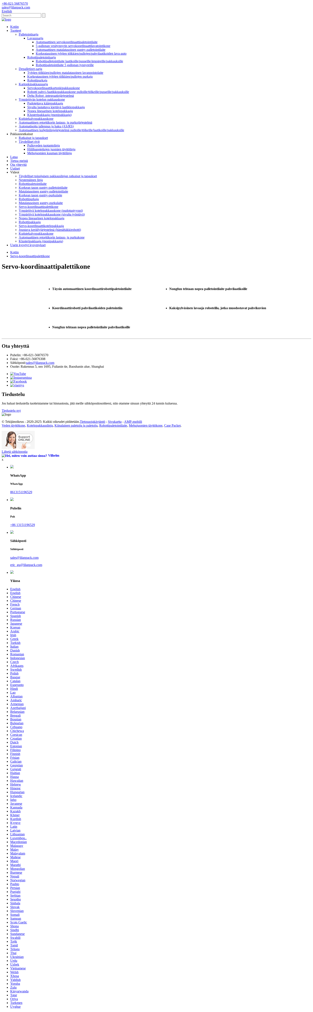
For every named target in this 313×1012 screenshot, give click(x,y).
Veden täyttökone (13, 425)
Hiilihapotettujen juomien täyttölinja (51, 149)
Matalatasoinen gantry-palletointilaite (43, 191)
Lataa (14, 157)
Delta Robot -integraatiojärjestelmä (50, 95)
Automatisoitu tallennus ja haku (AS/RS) (46, 126)
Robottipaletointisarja (41, 57)
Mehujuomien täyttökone (145, 425)
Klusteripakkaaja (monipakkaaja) (49, 115)
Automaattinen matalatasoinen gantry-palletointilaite (70, 49)
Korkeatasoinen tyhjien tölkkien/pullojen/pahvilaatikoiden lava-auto (81, 53)
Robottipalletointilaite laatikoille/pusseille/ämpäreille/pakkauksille (79, 61)
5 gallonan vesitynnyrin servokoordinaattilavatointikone (73, 46)
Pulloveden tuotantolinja (43, 145)
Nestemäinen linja (31, 180)
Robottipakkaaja (30, 222)
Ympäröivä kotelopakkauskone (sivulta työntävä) (52, 214)
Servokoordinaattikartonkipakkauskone (53, 88)
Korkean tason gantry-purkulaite (40, 195)
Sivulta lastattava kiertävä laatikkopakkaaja (56, 107)
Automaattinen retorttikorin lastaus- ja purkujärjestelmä (55, 122)
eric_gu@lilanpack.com (26, 565)
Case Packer (172, 425)
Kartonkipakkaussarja (33, 84)
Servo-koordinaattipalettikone (38, 207)
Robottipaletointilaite (33, 184)
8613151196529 (21, 492)
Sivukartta (115, 421)
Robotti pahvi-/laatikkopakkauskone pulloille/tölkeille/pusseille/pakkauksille (78, 92)
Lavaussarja (35, 38)
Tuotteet (15, 30)
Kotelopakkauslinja (40, 425)
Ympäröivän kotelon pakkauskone (42, 99)
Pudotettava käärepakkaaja (45, 103)
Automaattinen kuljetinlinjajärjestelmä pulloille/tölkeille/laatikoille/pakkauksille (71, 130)
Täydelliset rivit (29, 141)
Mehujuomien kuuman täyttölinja (49, 153)
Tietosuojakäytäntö (92, 421)
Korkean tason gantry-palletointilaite (43, 187)
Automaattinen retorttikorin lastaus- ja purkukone (52, 237)
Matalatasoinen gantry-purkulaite (41, 203)
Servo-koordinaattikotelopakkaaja (41, 226)
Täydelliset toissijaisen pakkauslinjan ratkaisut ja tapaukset (58, 176)
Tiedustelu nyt (11, 410)
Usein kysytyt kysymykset (28, 245)
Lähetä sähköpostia (14, 451)
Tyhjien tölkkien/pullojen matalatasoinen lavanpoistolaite (65, 72)
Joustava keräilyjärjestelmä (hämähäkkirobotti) (50, 230)
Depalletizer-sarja (30, 69)
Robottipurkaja (37, 80)
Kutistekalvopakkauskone (36, 118)
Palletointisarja (28, 34)
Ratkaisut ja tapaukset (33, 138)
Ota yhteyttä (18, 164)
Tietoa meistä (19, 161)
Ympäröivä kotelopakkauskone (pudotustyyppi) (51, 210)
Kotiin (14, 27)
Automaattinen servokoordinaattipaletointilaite (67, 42)
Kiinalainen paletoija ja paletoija (76, 425)
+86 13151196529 (22, 525)
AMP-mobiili (133, 421)
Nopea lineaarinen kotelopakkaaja (50, 111)
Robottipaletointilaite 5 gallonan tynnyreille (65, 65)
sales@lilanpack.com (40, 362)
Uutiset (15, 168)
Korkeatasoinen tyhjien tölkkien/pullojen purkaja (60, 76)
